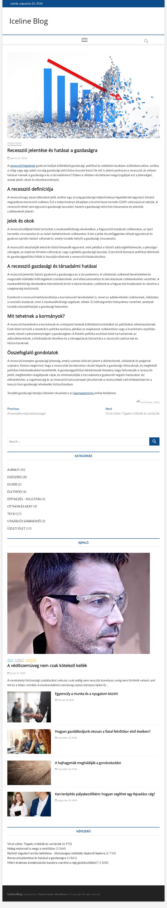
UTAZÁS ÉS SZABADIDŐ (24, 521)
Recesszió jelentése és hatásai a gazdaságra (36, 858)
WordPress (61, 894)
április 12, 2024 (18, 158)
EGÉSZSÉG (14, 477)
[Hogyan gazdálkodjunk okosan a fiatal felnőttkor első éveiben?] (29, 741)
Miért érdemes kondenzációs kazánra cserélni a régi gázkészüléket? (52, 862)
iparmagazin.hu (83, 393)
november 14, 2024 (67, 769)
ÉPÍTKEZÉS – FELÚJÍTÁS (24, 499)
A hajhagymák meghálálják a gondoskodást (88, 763)
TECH (11, 513)
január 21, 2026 (17, 673)
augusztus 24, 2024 (67, 800)
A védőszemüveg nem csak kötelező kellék (47, 665)
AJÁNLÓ (13, 469)
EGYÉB (12, 484)
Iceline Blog (28, 21)
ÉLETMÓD (14, 491)
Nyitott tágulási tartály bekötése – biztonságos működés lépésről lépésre (56, 853)
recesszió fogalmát (22, 165)
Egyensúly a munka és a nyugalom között (86, 693)
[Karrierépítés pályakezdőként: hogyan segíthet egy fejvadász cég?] (29, 804)
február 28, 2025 (65, 700)
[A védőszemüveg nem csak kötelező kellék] (83, 603)
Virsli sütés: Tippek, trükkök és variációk (34, 844)
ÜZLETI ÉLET (14, 143)
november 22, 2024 (67, 737)
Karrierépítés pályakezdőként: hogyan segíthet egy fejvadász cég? (105, 794)
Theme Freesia (45, 894)
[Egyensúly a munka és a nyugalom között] (29, 706)
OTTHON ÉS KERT (20, 506)
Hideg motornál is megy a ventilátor (31, 848)
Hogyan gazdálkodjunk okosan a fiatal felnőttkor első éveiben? (102, 731)
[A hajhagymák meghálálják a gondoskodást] (29, 773)
